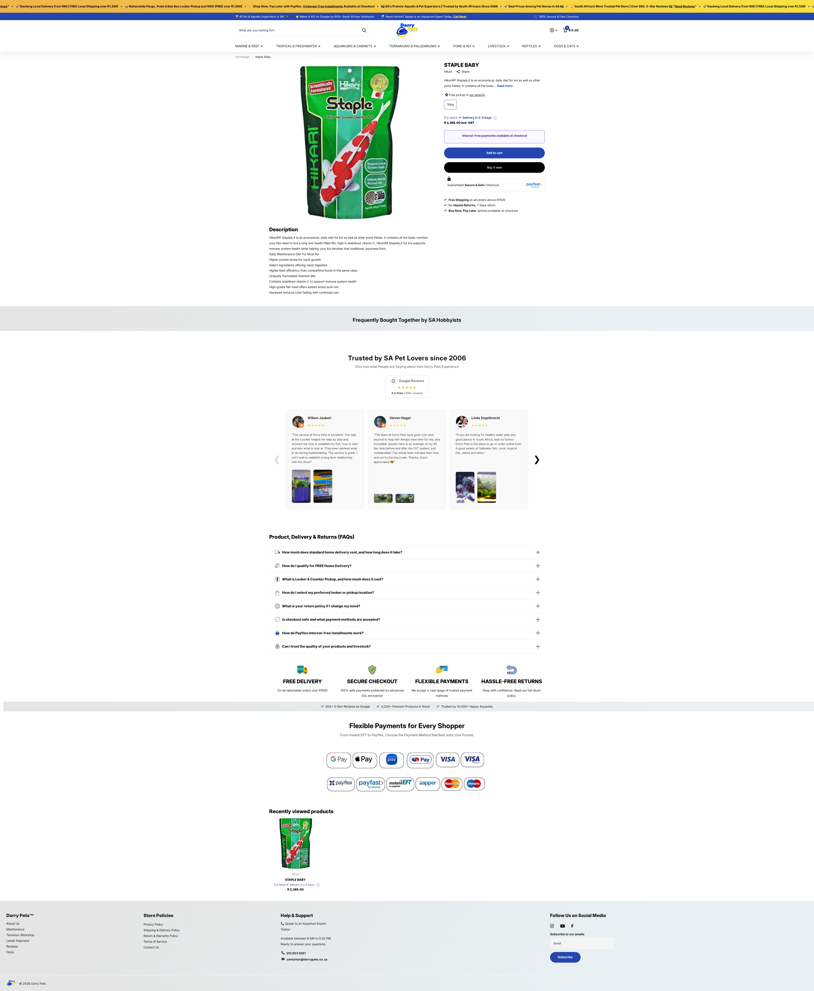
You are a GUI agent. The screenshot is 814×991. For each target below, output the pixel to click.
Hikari (448, 71)
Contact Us (151, 947)
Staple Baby (295, 879)
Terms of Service (155, 941)
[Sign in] (554, 30)
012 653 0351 (296, 953)
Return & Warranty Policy (161, 936)
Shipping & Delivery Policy (162, 930)
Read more (505, 86)
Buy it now (494, 167)
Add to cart (494, 153)
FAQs (10, 952)
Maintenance (15, 929)
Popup (495, 117)
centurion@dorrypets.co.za (307, 959)
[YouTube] (562, 926)
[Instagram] (552, 926)
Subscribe (565, 957)
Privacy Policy (153, 924)
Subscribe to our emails (567, 934)
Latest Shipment (17, 940)
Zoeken (364, 30)
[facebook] (572, 926)
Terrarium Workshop (20, 935)
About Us (12, 923)
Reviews (12, 946)
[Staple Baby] (295, 843)
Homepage (242, 57)
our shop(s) (477, 95)
